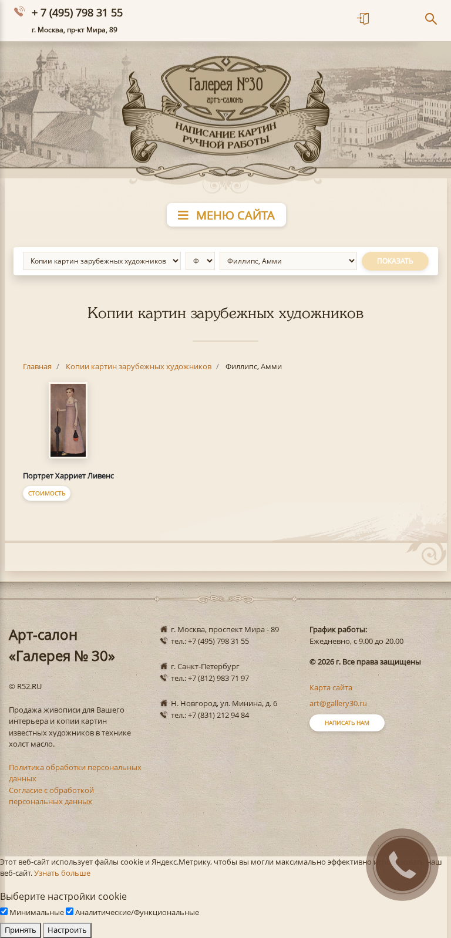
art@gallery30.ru (338, 703)
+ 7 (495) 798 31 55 (77, 12)
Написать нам (347, 722)
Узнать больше (62, 873)
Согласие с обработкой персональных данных (51, 796)
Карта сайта (330, 687)
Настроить (67, 929)
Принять (20, 929)
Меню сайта (234, 215)
